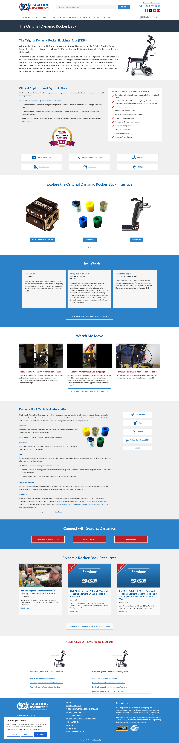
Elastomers (89, 240)
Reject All (27, 734)
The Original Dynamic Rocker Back (82, 709)
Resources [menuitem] (74, 17)
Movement (136, 240)
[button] (124, 7)
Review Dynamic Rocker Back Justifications (46, 683)
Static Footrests (74, 715)
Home (69, 702)
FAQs (140, 167)
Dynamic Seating (73, 706)
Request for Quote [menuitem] (103, 17)
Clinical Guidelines (44, 157)
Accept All (40, 734)
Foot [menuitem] (53, 17)
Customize (13, 734)
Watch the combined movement (42, 678)
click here (58, 437)
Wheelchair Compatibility (92, 157)
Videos (140, 431)
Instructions (140, 414)
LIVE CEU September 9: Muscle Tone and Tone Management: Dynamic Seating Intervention (89, 594)
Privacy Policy (97, 740)
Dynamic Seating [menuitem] (30, 17)
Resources (71, 728)
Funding (140, 157)
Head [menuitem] (62, 17)
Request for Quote (75, 732)
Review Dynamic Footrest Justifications (45, 687)
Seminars (92, 167)
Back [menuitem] (44, 17)
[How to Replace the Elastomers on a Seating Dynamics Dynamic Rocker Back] (40, 575)
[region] (27, 728)
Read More (25, 608)
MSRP (137, 448)
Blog (140, 423)
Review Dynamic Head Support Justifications (109, 687)
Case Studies (44, 167)
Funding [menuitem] (87, 17)
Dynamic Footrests (75, 712)
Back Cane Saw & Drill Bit (42, 240)
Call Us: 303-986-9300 (149, 6)
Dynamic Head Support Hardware (81, 719)
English (147, 17)
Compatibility (72, 722)
